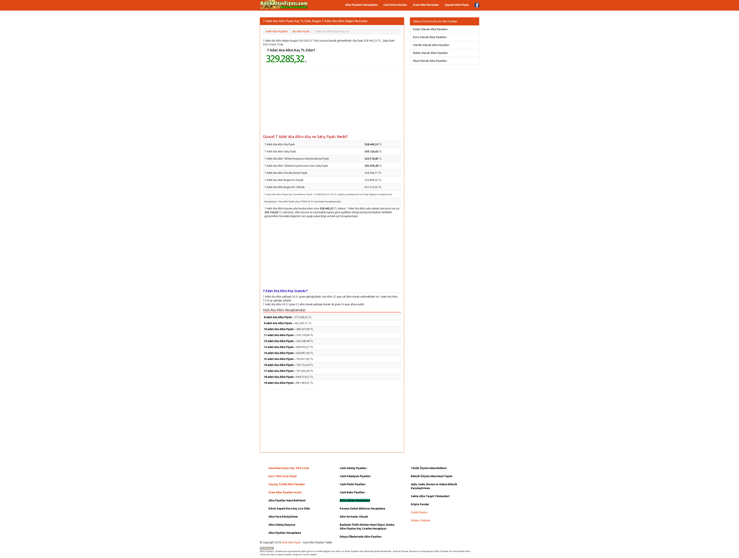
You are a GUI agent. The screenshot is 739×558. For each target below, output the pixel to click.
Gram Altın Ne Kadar (426, 4)
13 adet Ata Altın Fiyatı (278, 347)
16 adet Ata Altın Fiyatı (278, 364)
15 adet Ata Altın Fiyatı (278, 359)
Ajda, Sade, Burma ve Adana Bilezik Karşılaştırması (434, 486)
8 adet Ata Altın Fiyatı (278, 317)
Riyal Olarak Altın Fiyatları (430, 60)
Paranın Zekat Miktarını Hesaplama (362, 508)
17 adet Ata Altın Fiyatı (278, 370)
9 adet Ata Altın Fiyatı (278, 323)
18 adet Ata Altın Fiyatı (278, 376)
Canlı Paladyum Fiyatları (355, 476)
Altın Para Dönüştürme (283, 516)
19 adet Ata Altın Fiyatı (278, 382)
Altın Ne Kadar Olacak (354, 516)
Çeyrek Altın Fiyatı (457, 4)
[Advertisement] (332, 100)
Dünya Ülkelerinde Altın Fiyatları (361, 536)
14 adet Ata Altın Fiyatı (278, 353)
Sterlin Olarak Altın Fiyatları (431, 45)
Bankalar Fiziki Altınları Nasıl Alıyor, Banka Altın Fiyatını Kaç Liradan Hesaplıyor (367, 526)
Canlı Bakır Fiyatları (352, 492)
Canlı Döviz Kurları (395, 4)
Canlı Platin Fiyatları (352, 484)
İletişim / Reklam (420, 520)
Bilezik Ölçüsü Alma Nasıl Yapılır (432, 476)
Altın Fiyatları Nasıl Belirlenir (287, 500)
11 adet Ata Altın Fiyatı (278, 335)
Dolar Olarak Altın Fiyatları (430, 29)
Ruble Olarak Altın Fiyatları (430, 52)
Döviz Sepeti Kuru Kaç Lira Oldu (289, 508)
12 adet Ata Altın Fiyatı (278, 341)
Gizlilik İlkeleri (419, 512)
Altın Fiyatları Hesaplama (361, 4)
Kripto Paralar (420, 504)
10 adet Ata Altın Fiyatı (278, 329)
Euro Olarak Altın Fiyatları (430, 37)
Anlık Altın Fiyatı (291, 542)
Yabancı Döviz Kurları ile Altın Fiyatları (435, 21)
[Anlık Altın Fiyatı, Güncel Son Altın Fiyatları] (284, 4)
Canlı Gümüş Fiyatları (353, 468)
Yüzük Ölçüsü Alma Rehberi (429, 468)
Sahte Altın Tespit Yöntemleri (430, 496)
